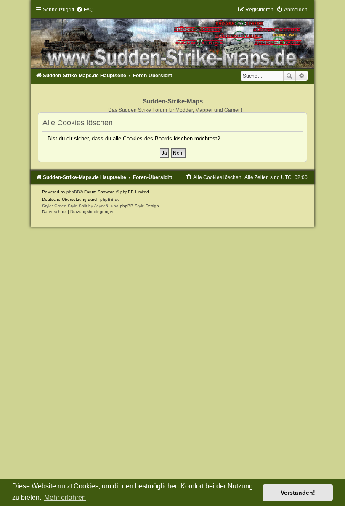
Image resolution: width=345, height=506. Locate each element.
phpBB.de (110, 199)
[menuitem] (84, 10)
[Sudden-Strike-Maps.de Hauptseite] (172, 37)
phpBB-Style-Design (139, 205)
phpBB (73, 192)
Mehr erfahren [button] (65, 497)
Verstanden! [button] (298, 492)
